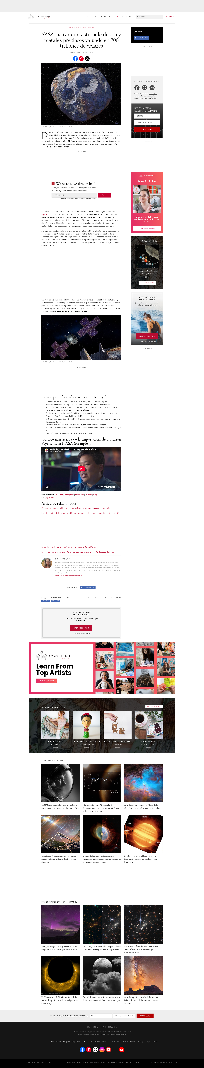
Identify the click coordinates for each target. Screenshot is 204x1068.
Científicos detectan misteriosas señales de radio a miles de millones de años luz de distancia (59, 858)
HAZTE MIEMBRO (81, 628)
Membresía (170, 17)
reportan (45, 214)
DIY (84, 1042)
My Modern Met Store (54, 707)
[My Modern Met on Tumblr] (115, 1049)
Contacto (96, 1062)
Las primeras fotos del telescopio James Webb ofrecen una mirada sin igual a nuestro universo (141, 949)
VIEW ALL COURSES (147, 228)
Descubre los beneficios (82, 633)
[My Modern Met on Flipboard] (108, 1049)
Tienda (116, 17)
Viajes (148, 1042)
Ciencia (78, 28)
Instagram (69, 494)
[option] (104, 680)
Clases (113, 1042)
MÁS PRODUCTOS (147, 283)
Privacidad (128, 1062)
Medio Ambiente (122, 1042)
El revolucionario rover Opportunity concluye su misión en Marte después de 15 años (78, 552)
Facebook (79, 494)
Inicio (71, 28)
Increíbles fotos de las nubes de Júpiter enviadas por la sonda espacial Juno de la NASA (80, 513)
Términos (136, 1062)
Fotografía (105, 17)
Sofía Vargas (76, 53)
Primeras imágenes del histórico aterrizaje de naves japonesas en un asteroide (76, 508)
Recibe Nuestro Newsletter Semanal (105, 597)
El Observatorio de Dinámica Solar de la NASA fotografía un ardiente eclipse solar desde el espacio (59, 1000)
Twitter (88, 494)
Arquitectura (76, 1042)
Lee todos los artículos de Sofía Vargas (68, 576)
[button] (127, 16)
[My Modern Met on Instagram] (102, 1049)
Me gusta (46, 601)
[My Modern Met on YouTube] (121, 1049)
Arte (86, 17)
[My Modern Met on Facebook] (82, 1049)
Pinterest (147, 98)
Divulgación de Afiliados (116, 1062)
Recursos (105, 1042)
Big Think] (49, 497)
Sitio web (59, 494)
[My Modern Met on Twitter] (95, 1049)
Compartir (88, 587)
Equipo (78, 1062)
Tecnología (140, 1042)
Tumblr (153, 98)
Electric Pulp (174, 1062)
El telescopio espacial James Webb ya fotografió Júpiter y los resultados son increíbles (140, 858)
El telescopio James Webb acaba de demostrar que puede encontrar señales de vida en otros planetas (101, 808)
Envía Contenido (87, 1062)
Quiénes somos (70, 1062)
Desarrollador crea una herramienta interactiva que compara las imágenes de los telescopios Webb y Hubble (102, 858)
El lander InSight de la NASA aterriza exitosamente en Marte (68, 547)
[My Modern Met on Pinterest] (88, 1049)
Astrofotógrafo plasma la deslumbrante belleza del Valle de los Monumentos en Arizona (141, 1000)
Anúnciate (104, 1062)
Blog (95, 494)
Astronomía (88, 28)
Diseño (94, 17)
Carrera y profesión (94, 1042)
